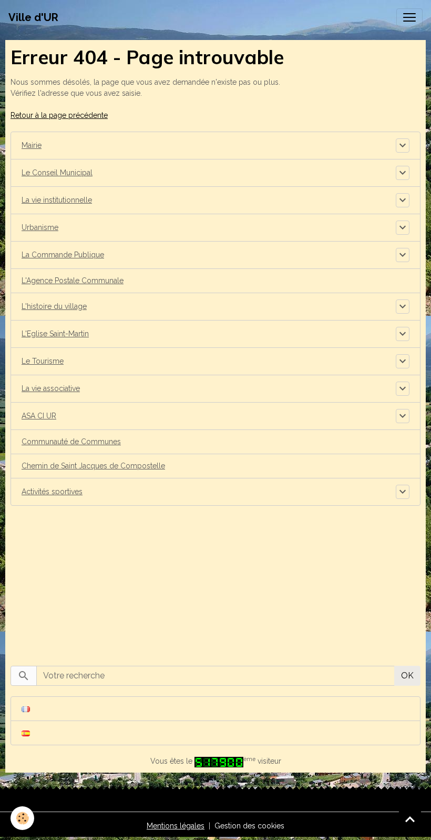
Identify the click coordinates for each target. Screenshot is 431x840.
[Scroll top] (410, 819)
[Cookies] (22, 818)
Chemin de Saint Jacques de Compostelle (93, 466)
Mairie (32, 145)
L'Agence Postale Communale (73, 280)
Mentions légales (175, 826)
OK (407, 676)
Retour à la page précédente (59, 115)
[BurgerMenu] (409, 17)
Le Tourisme (43, 361)
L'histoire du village (54, 306)
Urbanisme (40, 227)
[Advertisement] (215, 580)
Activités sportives (52, 491)
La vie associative (51, 388)
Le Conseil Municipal (57, 172)
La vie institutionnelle (57, 200)
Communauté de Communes (71, 441)
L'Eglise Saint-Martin (55, 333)
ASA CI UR (39, 416)
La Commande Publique (63, 255)
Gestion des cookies (249, 826)
